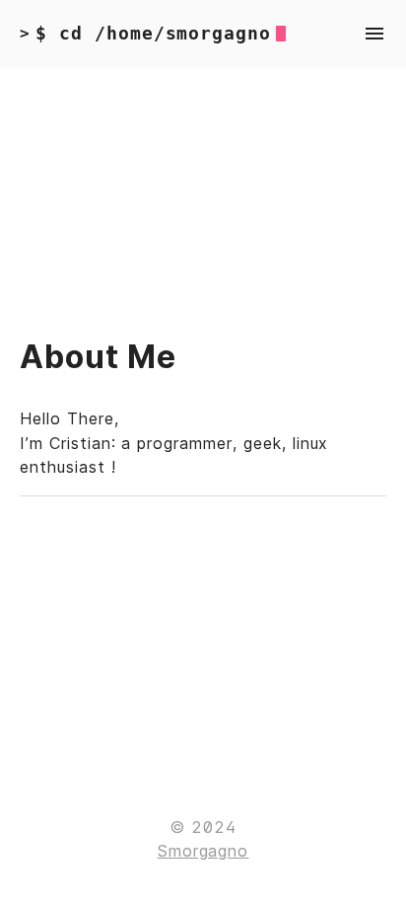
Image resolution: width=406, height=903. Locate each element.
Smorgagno (203, 851)
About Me (98, 357)
